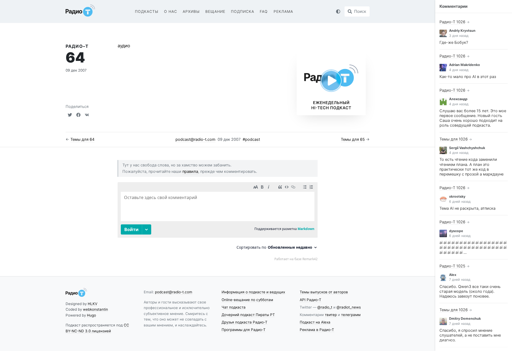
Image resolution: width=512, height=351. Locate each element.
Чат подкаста (234, 307)
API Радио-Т (310, 300)
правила (190, 171)
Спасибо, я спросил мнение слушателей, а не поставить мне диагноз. (470, 335)
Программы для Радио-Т (244, 329)
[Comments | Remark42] (218, 221)
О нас (170, 11)
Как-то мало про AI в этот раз (467, 76)
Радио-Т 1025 (452, 266)
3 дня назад (459, 36)
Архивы (191, 11)
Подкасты (146, 11)
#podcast (251, 139)
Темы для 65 (353, 139)
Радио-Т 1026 (452, 22)
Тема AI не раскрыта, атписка (467, 208)
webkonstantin (95, 309)
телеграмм (351, 315)
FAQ (264, 11)
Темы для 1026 (453, 139)
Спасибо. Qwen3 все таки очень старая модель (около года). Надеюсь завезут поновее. (470, 291)
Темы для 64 (82, 139)
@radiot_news (349, 307)
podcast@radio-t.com (195, 139)
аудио (124, 45)
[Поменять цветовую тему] (338, 11)
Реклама (283, 11)
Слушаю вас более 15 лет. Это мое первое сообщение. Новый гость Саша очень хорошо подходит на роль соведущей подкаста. (472, 118)
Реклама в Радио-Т (317, 329)
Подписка (242, 11)
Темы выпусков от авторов (324, 292)
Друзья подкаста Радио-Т (244, 322)
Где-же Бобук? (453, 42)
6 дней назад (460, 202)
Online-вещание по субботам (247, 300)
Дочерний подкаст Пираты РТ (248, 315)
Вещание (215, 11)
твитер (331, 315)
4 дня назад (459, 70)
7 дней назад (459, 280)
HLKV (92, 304)
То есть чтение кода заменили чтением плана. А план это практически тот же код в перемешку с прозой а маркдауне (471, 167)
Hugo (91, 315)
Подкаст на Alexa (315, 322)
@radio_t (324, 307)
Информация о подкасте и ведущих (253, 292)
